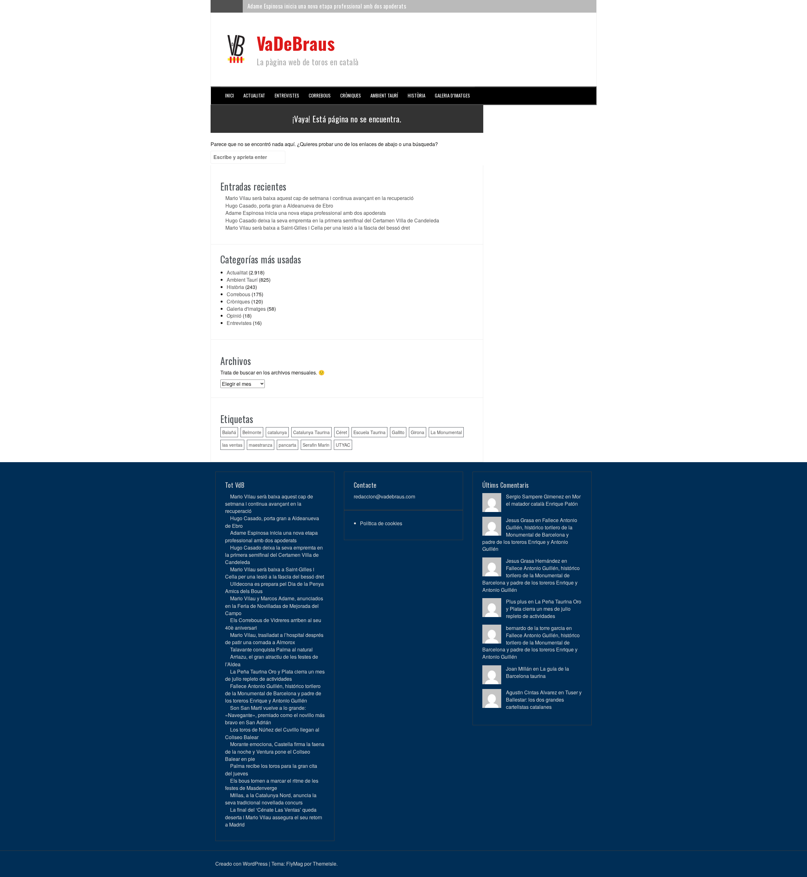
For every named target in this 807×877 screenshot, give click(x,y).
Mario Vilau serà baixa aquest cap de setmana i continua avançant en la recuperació (319, 198)
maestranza (260, 445)
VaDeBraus (296, 43)
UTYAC (343, 445)
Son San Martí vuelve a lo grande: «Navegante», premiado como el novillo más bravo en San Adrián (275, 715)
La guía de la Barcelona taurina (537, 672)
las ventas (232, 445)
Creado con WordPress (241, 863)
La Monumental (446, 432)
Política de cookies (381, 523)
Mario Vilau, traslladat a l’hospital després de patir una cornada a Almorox (274, 638)
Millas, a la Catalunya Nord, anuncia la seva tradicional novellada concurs (270, 799)
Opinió (234, 315)
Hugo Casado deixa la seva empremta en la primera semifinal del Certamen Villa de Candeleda (332, 220)
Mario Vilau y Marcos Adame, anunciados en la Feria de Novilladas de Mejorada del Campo (274, 605)
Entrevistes (287, 95)
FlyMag (294, 863)
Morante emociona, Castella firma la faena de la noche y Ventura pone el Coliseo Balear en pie (274, 751)
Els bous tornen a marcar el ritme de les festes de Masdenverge (271, 784)
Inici (229, 95)
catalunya (277, 432)
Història (416, 95)
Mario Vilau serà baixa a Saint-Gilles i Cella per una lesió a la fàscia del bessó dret (317, 227)
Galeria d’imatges (452, 95)
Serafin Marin (316, 445)
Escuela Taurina (369, 432)
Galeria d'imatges (246, 308)
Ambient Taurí (384, 95)
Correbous (320, 95)
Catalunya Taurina (311, 432)
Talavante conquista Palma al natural (271, 649)
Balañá (229, 432)
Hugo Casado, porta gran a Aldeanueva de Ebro (279, 205)
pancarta (287, 445)
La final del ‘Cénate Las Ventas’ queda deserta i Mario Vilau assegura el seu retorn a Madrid (273, 817)
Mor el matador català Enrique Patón (543, 500)
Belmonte (251, 432)
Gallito (398, 432)
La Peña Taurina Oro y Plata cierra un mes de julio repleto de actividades (275, 675)
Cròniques (350, 95)
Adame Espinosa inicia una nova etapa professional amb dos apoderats (326, 6)
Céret (341, 432)
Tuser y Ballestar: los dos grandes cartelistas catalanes (544, 699)
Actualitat (254, 95)
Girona (417, 432)
